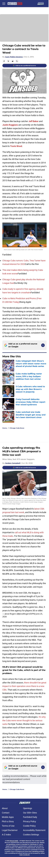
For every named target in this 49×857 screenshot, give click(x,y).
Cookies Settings (31, 834)
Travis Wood (16, 146)
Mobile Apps (8, 817)
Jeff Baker (34, 121)
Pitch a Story (8, 821)
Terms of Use (8, 826)
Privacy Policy (29, 821)
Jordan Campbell (12, 463)
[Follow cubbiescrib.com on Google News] (43, 345)
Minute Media (14, 840)
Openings (27, 808)
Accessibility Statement (34, 830)
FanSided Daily (30, 817)
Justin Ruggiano (10, 125)
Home (4, 428)
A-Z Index (6, 834)
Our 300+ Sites (30, 812)
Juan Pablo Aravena (14, 57)
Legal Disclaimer (10, 830)
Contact (5, 812)
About (5, 808)
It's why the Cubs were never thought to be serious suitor (24, 720)
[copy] (17, 61)
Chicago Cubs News (17, 428)
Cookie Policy (29, 826)
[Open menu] (3, 3)
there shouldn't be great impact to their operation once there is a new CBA (24, 686)
